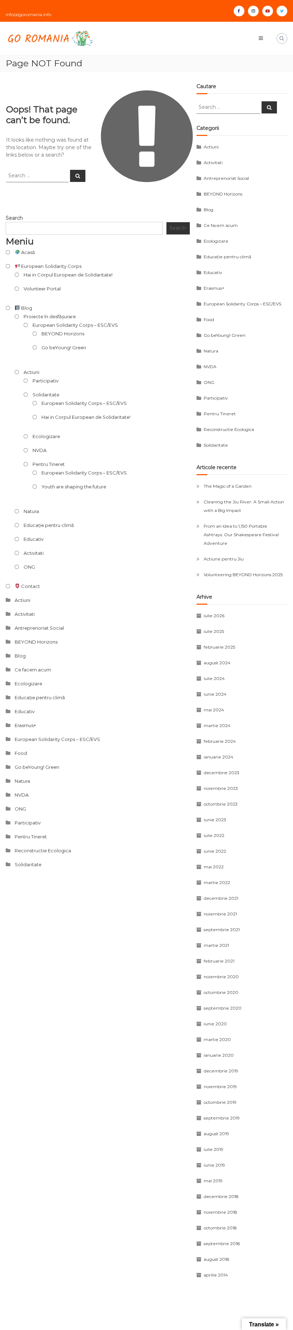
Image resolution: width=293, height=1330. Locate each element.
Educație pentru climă (49, 525)
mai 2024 (214, 709)
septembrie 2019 (222, 1118)
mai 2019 (213, 1180)
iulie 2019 (213, 1149)
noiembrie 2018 (220, 1212)
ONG (29, 567)
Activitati (34, 553)
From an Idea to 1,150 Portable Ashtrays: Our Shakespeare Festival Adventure (241, 534)
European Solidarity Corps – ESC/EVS (75, 325)
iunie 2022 (215, 851)
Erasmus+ (25, 725)
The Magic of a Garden (228, 486)
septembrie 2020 (223, 1008)
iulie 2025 (214, 631)
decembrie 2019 (221, 1070)
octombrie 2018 (220, 1227)
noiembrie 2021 (220, 914)
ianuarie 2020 (219, 1055)
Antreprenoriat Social (39, 628)
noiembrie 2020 (221, 976)
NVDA (39, 450)
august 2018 (216, 1259)
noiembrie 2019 (220, 1086)
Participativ (46, 381)
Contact (30, 586)
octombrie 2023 (221, 804)
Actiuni (31, 372)
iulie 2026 (214, 615)
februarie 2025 (219, 647)
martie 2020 (217, 1039)
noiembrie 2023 (221, 788)
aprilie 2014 (216, 1275)
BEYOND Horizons (62, 333)
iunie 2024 (215, 694)
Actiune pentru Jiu (224, 559)
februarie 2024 (220, 741)
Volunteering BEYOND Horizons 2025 (243, 574)
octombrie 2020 (221, 992)
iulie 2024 (214, 678)
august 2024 (217, 662)
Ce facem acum (33, 669)
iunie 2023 (215, 819)
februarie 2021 (219, 961)
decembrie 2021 (221, 898)
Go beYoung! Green (63, 347)
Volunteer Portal (42, 288)
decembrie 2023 (221, 772)
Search (14, 218)
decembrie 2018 (221, 1196)
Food (21, 753)
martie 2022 (217, 882)
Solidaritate (46, 394)
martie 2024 (217, 725)
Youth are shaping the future (73, 486)
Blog (26, 308)
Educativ (34, 539)
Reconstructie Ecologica (43, 850)
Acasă (27, 252)
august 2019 (216, 1133)
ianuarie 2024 (218, 757)
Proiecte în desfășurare (50, 316)
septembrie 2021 (222, 929)
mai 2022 (214, 866)
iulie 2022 (214, 835)
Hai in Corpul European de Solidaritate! (68, 275)
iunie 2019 (214, 1165)
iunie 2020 (215, 1023)
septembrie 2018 (222, 1243)
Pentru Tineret (49, 464)
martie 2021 (216, 945)
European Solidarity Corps (50, 266)
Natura (31, 511)
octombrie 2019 (220, 1102)
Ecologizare (46, 436)
